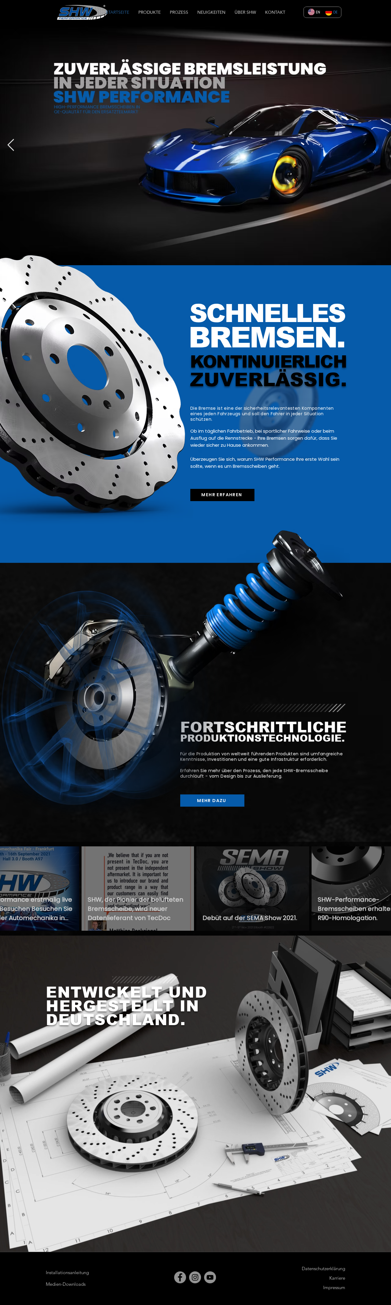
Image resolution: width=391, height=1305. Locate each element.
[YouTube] (210, 1277)
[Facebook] (180, 1277)
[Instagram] (195, 1277)
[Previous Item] (11, 145)
